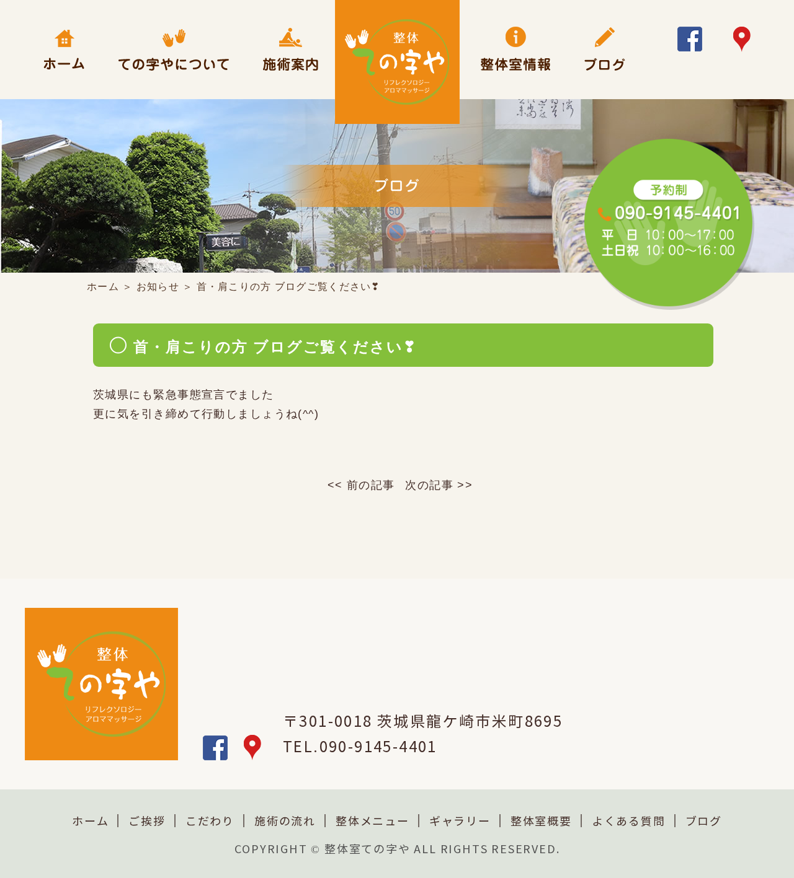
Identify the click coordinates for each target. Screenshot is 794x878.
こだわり (209, 821)
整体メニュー (372, 821)
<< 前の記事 (361, 485)
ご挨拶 (146, 821)
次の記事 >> (439, 485)
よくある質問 (629, 821)
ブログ (703, 821)
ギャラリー (460, 821)
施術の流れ (285, 821)
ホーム (103, 286)
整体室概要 (541, 821)
